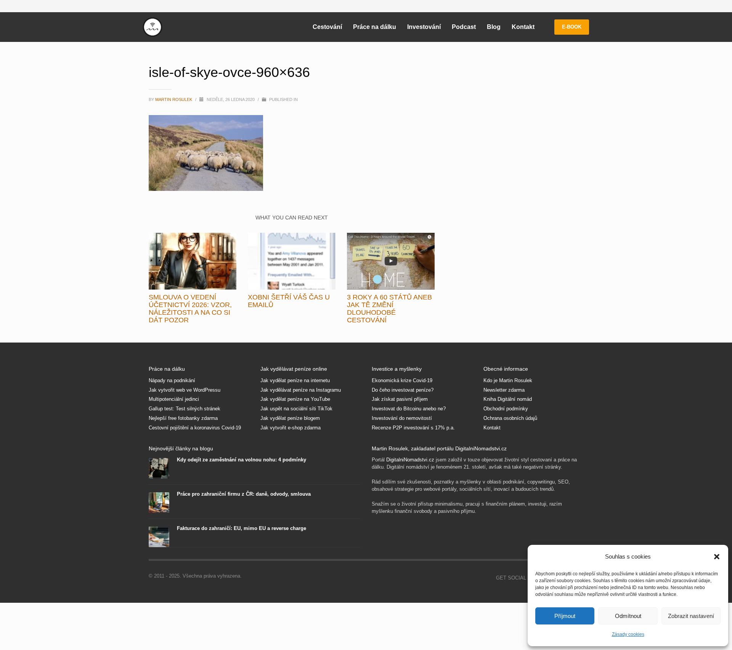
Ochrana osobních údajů (510, 418)
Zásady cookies (628, 634)
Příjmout (564, 616)
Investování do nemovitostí (402, 418)
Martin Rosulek (174, 99)
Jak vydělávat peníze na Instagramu (300, 390)
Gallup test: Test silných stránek (184, 408)
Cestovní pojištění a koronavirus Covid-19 (195, 428)
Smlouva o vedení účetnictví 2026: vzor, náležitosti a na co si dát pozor (190, 308)
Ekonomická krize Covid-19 (402, 380)
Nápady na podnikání (172, 380)
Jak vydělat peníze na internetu (295, 380)
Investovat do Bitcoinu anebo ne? (409, 408)
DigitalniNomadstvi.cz (410, 460)
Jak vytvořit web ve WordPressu (184, 390)
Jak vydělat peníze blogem (290, 418)
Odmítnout (628, 616)
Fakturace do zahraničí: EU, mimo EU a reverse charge (241, 528)
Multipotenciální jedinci (174, 399)
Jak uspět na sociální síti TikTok (296, 408)
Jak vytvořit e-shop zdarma (290, 428)
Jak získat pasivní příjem (400, 399)
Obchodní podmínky (505, 408)
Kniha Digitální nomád (507, 399)
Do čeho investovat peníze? (402, 390)
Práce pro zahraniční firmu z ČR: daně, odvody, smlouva (244, 494)
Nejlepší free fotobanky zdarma (183, 418)
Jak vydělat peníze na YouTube (295, 399)
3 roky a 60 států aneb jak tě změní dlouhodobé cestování (389, 308)
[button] (717, 556)
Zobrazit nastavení (691, 616)
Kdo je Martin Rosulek (507, 380)
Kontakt (492, 428)
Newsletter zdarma (504, 390)
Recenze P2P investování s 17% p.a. (413, 428)
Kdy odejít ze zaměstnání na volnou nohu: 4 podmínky (241, 460)
